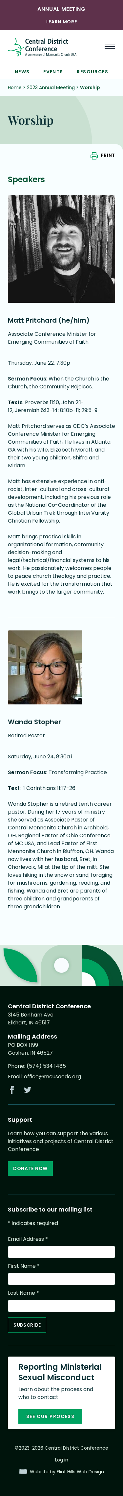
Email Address (28, 1239)
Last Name (23, 1293)
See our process (50, 1416)
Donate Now (30, 1168)
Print (108, 155)
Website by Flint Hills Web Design (67, 1471)
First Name (24, 1266)
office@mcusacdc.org (52, 1076)
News (22, 71)
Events (53, 71)
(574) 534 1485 (46, 1066)
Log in (61, 1460)
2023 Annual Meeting (51, 87)
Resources (92, 71)
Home (15, 87)
